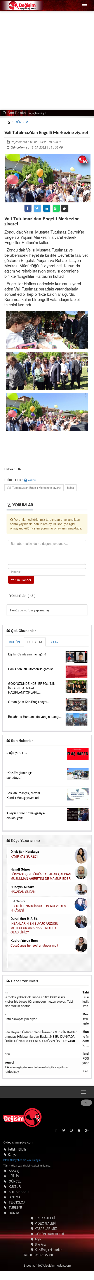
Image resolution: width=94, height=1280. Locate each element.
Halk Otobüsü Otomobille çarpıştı (30, 669)
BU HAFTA (34, 642)
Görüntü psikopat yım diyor (26, 1019)
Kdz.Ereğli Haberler (48, 1249)
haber (70, 487)
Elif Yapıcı (16, 901)
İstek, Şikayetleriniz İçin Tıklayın (22, 1160)
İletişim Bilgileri (18, 1149)
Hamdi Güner (19, 869)
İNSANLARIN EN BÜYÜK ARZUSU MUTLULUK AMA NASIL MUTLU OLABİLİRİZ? (33, 927)
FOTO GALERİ (45, 1218)
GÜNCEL (15, 1181)
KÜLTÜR (15, 1186)
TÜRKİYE (15, 1207)
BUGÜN (14, 642)
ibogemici (15, 1062)
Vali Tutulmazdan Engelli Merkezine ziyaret (34, 487)
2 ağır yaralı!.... (17, 752)
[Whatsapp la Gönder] (56, 208)
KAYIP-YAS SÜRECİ (22, 856)
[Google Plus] (87, 1131)
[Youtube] (79, 1131)
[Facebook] (27, 208)
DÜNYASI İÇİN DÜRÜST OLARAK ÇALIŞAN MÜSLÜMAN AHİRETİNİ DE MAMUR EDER (39, 876)
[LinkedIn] (46, 208)
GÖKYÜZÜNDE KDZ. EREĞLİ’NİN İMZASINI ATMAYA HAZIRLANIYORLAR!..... (31, 687)
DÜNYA (14, 1213)
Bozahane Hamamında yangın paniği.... (35, 716)
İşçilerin (13, 1054)
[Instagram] (71, 1131)
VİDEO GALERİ (45, 1223)
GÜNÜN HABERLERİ (49, 1234)
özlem (12, 992)
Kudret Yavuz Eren (23, 940)
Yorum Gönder (21, 580)
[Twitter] (37, 208)
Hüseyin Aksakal (21, 887)
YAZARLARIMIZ (46, 1228)
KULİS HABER (19, 1192)
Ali (10, 1027)
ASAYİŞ (14, 1170)
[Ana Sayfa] (22, 1117)
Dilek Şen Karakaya (23, 851)
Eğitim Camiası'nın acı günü (27, 654)
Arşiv (38, 1239)
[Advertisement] (47, 61)
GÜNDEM (21, 122)
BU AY (54, 642)
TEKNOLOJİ (17, 1202)
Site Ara (40, 1244)
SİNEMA (14, 1197)
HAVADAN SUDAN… (23, 891)
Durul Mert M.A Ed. (23, 918)
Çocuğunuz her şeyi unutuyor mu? (33, 945)
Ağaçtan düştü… (36, 113)
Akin (11, 1014)
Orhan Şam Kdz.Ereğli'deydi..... (29, 701)
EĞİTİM (14, 1176)
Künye (12, 1154)
